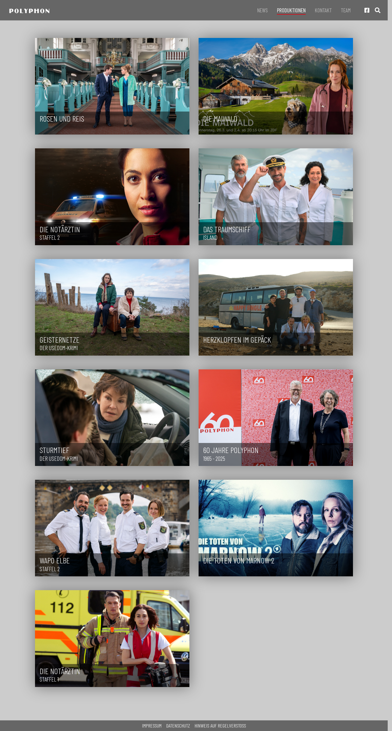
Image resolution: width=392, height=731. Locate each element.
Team (346, 10)
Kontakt (323, 10)
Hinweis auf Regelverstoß (220, 725)
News (262, 10)
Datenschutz (178, 725)
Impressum (152, 725)
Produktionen (291, 10)
